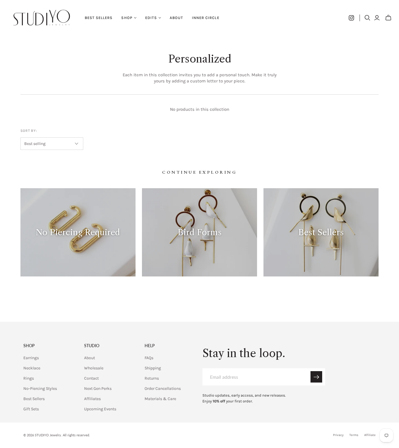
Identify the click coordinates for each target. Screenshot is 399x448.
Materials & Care (160, 398)
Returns (152, 378)
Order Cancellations (163, 388)
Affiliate (370, 435)
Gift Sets (31, 409)
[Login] (377, 18)
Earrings (31, 357)
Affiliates (92, 398)
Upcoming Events (100, 409)
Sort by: (28, 131)
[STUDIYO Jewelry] (41, 18)
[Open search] (367, 18)
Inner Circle (205, 17)
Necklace (31, 368)
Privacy (338, 435)
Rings (28, 378)
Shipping (153, 368)
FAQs (149, 357)
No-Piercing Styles (40, 388)
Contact (91, 378)
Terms (353, 435)
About (176, 17)
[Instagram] (351, 17)
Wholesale (93, 368)
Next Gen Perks (98, 388)
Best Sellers (98, 17)
